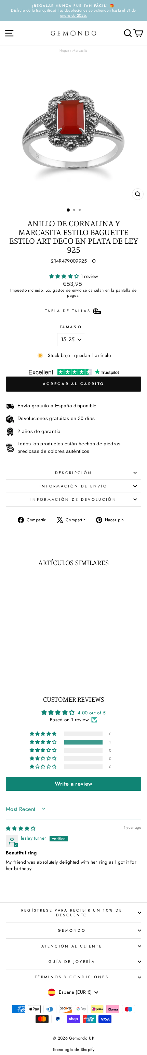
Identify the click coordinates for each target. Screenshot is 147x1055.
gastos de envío (67, 290)
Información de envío (73, 486)
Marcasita (79, 50)
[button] (65, 276)
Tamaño (71, 327)
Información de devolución (73, 499)
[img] (21, 828)
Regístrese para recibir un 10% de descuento (71, 912)
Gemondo (72, 930)
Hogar (64, 50)
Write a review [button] (74, 784)
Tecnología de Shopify (73, 1049)
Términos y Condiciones (72, 977)
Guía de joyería (72, 961)
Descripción (73, 472)
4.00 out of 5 (92, 712)
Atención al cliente (71, 946)
